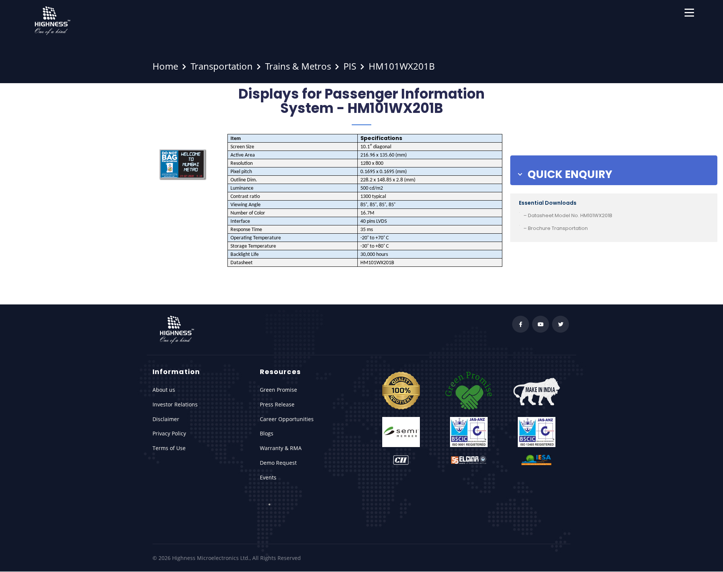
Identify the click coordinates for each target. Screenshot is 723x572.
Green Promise (278, 389)
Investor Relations (175, 404)
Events (268, 477)
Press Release (277, 404)
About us (164, 389)
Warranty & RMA (281, 448)
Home (165, 66)
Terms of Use (169, 448)
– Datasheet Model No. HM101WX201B (567, 215)
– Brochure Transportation (555, 228)
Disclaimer (166, 419)
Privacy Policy (169, 433)
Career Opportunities (287, 419)
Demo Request (278, 462)
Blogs (266, 433)
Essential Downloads (548, 203)
